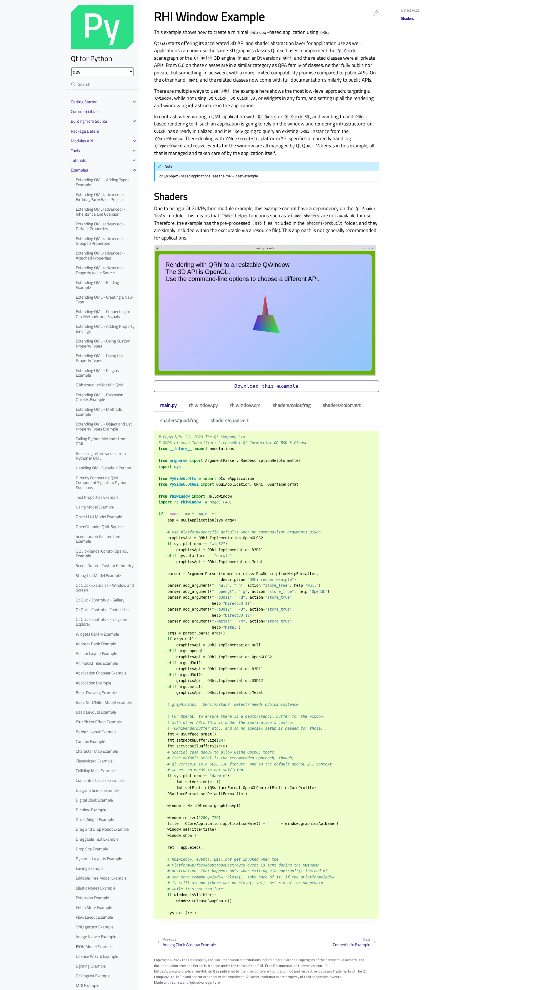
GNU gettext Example (95, 927)
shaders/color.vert (342, 405)
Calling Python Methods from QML (101, 441)
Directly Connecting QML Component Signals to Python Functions (101, 483)
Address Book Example (96, 644)
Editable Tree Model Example (101, 878)
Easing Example (90, 868)
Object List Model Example (99, 516)
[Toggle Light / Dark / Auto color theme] (376, 12)
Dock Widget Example (95, 819)
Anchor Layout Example (96, 653)
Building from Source (89, 121)
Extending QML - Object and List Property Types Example (104, 426)
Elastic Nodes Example (95, 888)
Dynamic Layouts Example (99, 858)
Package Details (85, 131)
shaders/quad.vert (230, 420)
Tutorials (78, 160)
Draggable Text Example (97, 839)
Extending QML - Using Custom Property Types (103, 343)
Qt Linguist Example (93, 976)
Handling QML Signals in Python (103, 468)
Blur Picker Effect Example (99, 722)
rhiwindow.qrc (245, 405)
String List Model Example (98, 575)
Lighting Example (91, 966)
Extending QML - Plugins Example (97, 373)
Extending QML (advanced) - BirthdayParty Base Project (100, 197)
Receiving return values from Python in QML (101, 456)
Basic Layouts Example (96, 712)
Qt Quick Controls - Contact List (103, 609)
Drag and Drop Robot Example (102, 829)
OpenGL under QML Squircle (100, 526)
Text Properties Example (97, 497)
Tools (75, 150)
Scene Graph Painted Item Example (99, 539)
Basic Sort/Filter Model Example (104, 702)
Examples (79, 170)
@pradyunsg (199, 982)
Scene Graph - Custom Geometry (105, 565)
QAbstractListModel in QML (100, 385)
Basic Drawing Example (96, 692)
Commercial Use (85, 111)
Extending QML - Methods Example (99, 411)
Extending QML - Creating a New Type (104, 299)
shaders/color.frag (292, 405)
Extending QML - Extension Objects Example (99, 397)
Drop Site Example (92, 849)
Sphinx (177, 982)
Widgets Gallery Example (97, 634)
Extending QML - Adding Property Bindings (105, 328)
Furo (216, 982)
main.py (168, 405)
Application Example (93, 683)
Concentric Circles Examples (100, 780)
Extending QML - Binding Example (97, 285)
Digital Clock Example (94, 800)
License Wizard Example (97, 956)
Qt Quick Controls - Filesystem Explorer (102, 622)
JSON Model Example (94, 946)
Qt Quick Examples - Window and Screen (105, 587)
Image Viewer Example (96, 936)
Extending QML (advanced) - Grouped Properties (100, 241)
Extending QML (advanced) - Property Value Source (100, 270)
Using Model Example (95, 507)
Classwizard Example (94, 761)
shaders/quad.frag (179, 420)
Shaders (407, 18)
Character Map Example (97, 751)
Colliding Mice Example (96, 770)
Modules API (82, 141)
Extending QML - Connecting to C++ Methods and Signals (103, 314)
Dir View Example (91, 810)
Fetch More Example (94, 907)
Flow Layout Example (94, 917)
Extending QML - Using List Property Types (99, 358)
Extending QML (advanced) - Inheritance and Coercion (100, 211)
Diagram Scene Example (97, 790)
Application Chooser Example (101, 673)
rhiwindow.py (203, 405)
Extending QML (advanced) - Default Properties (100, 226)
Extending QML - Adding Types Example (102, 182)
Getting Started (84, 102)
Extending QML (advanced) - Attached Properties (100, 255)
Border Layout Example (96, 732)
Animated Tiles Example (97, 663)
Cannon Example (90, 741)
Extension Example (92, 898)
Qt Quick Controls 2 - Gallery (100, 600)
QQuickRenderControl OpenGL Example (102, 553)
